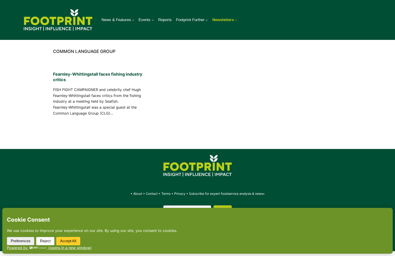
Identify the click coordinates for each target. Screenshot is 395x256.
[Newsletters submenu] (236, 20)
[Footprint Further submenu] (207, 20)
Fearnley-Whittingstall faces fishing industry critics (97, 77)
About (138, 193)
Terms (166, 193)
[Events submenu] (153, 20)
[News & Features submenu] (133, 20)
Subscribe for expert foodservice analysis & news (226, 193)
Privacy (179, 193)
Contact (152, 193)
